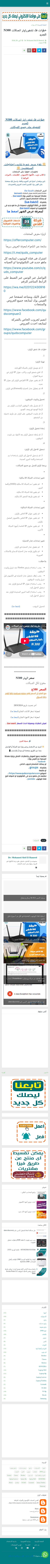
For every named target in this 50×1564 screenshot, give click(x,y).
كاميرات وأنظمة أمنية (25, 1348)
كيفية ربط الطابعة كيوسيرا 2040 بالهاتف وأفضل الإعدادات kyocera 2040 (21, 1260)
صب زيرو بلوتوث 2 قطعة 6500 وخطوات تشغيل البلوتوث (21, 1241)
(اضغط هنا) (28, 190)
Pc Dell (25, 1388)
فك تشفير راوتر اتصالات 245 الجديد (33, 960)
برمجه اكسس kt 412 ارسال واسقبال (33, 898)
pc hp (25, 1391)
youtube (31, 779)
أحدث (45, 1072)
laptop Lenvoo (25, 1377)
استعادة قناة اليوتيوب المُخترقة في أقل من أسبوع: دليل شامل (26, 917)
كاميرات (25, 1345)
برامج (25, 1320)
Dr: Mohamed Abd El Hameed (22, 857)
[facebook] (36, 867)
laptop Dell (25, 1370)
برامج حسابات (25, 1323)
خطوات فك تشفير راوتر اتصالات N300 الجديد (30, 939)
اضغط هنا (17, 196)
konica (25, 1363)
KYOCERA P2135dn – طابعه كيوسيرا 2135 (21, 1250)
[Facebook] (44, 50)
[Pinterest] (34, 50)
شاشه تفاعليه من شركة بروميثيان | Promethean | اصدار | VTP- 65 (26, 979)
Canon (25, 1359)
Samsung (25, 1398)
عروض (25, 1338)
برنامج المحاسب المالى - (28, 1192)
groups (34, 767)
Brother (25, 1356)
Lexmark (25, 1384)
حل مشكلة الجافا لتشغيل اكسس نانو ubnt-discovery (26, 1002)
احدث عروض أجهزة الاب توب (26, 1212)
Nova (36, 1509)
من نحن (36, 1545)
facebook (41, 761)
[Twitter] (39, 50)
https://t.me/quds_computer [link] (23, 252)
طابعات (25, 1334)
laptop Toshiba (25, 1381)
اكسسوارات (34, 25)
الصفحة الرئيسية (42, 25)
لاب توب (25, 1352)
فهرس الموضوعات (16, 1545)
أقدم (4, 1072)
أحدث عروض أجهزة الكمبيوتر (27, 1202)
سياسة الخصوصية (26, 1541)
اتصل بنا (27, 1545)
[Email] (29, 50)
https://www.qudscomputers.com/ (24, 773)
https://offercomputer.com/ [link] (22, 240)
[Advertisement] (25, 82)
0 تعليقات (41, 43)
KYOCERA (25, 1366)
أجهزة (25, 1313)
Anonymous (34, 1517)
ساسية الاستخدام (12, 1541)
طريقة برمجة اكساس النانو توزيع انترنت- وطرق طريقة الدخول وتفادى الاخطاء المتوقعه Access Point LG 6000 (20, 1271)
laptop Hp (25, 1373)
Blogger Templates (29, 1560)
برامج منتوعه (25, 1327)
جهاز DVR (25, 1331)
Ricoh (25, 1395)
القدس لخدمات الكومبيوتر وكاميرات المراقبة (26, 1500)
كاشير (25, 1341)
